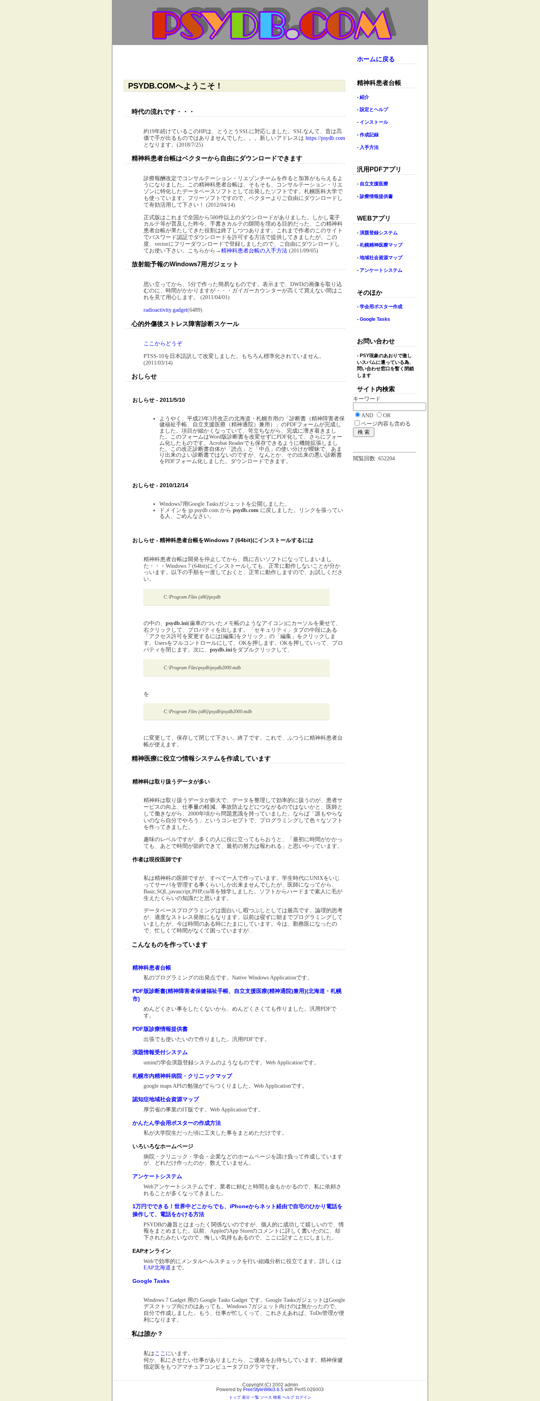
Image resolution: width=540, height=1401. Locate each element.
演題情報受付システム (160, 1052)
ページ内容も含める (386, 424)
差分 (246, 1397)
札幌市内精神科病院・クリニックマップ (182, 1076)
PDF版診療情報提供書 (160, 1029)
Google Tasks (151, 1281)
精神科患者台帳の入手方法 (254, 251)
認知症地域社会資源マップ (165, 1099)
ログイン (303, 1397)
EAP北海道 (157, 1268)
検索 (277, 1397)
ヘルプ (288, 1397)
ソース (266, 1397)
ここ (160, 1353)
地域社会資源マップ (381, 257)
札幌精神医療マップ (381, 245)
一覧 (255, 1397)
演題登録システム (379, 232)
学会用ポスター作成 (381, 306)
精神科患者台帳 (151, 967)
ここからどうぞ (162, 343)
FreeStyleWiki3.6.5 (263, 1389)
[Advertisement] (236, 63)
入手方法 (369, 147)
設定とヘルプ (374, 109)
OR (387, 415)
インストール (374, 122)
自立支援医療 (374, 183)
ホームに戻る (376, 59)
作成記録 (369, 134)
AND (367, 415)
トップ (235, 1397)
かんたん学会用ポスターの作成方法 (176, 1123)
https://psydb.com (325, 138)
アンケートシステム (157, 1176)
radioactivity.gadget (165, 310)
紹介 (364, 97)
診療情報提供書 (376, 196)
